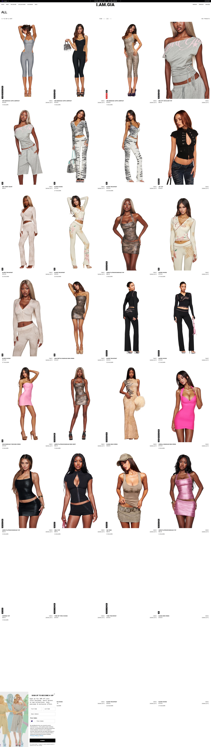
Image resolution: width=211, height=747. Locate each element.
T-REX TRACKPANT (111, 616)
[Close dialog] (54, 694)
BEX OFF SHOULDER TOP (165, 100)
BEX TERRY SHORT (7, 186)
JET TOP (161, 186)
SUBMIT (42, 740)
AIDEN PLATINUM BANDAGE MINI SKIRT (65, 444)
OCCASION (30, 4)
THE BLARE (13, 4)
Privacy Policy (34, 735)
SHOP (2, 4)
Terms (41, 735)
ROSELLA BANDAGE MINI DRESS (167, 444)
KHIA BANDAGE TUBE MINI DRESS (11, 444)
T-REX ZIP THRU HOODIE (61, 616)
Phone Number (33, 718)
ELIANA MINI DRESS (164, 616)
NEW (7, 4)
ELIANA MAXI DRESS (111, 444)
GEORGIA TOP (6, 616)
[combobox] (33, 721)
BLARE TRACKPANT (111, 186)
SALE (36, 4)
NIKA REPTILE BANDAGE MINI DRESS (64, 358)
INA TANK (109, 530)
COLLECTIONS (21, 4)
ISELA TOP (57, 530)
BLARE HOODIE (58, 186)
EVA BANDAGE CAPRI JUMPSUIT (11, 100)
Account (207, 1)
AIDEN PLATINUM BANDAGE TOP (115, 272)
